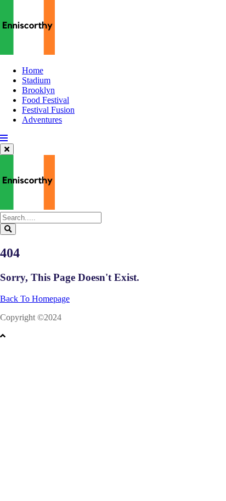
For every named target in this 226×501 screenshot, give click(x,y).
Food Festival (45, 100)
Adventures (42, 119)
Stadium (36, 80)
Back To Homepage (35, 298)
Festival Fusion (48, 109)
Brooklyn (38, 90)
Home (32, 70)
